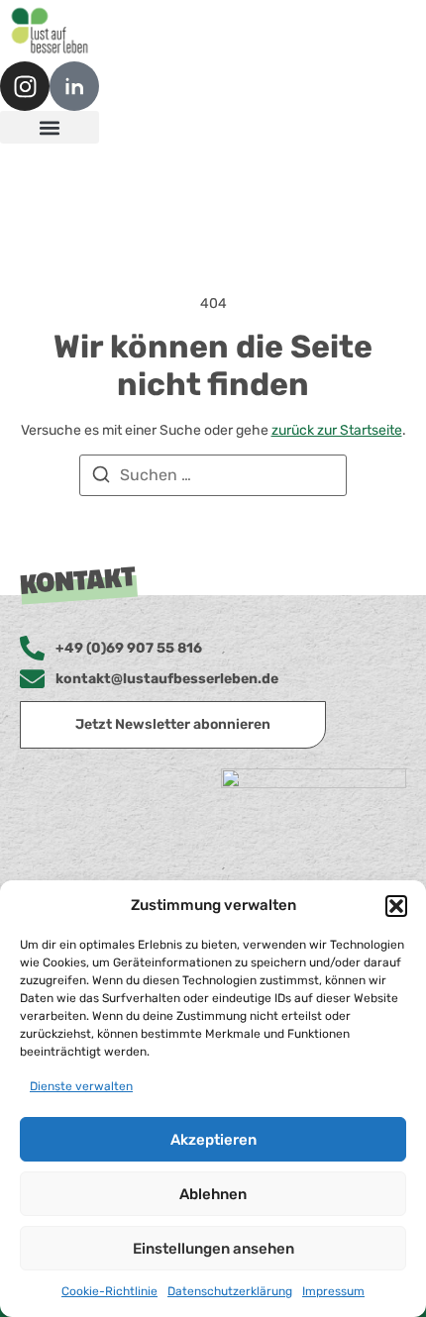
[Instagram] (25, 86)
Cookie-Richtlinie (109, 1291)
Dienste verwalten (81, 1086)
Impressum (333, 1291)
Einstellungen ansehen (213, 1249)
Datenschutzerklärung (229, 1291)
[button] (396, 906)
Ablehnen (213, 1194)
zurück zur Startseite (336, 430)
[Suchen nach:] (213, 475)
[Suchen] (101, 477)
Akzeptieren (213, 1140)
